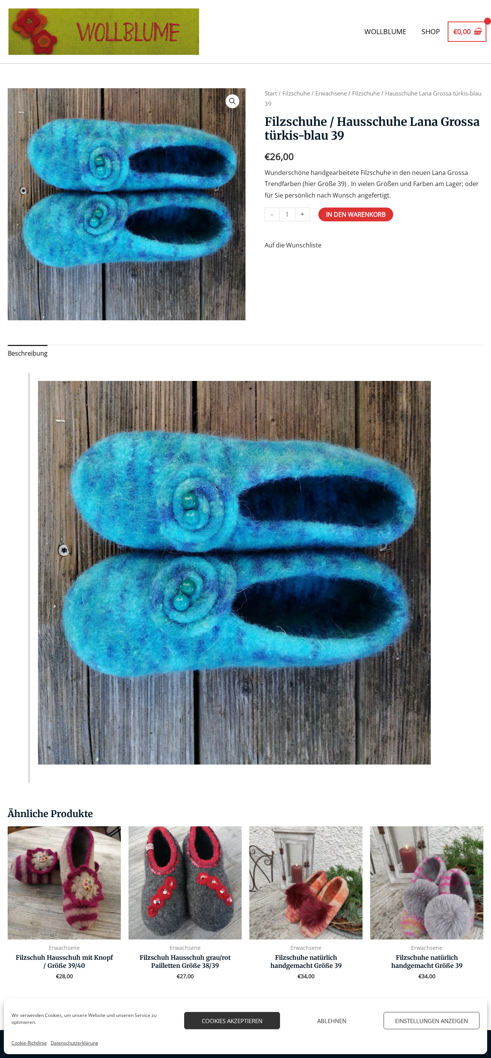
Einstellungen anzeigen (431, 1021)
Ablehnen (331, 1021)
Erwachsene (331, 93)
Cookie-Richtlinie (29, 1043)
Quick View (64, 932)
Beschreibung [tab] (28, 353)
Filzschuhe (296, 93)
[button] (232, 101)
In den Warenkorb (356, 214)
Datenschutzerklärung (74, 1043)
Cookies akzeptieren (232, 1021)
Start (271, 93)
